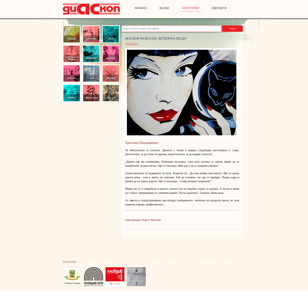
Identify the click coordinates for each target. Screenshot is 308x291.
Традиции (72, 34)
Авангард (111, 73)
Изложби (72, 73)
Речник (111, 34)
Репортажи (91, 54)
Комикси (72, 93)
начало (141, 8)
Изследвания (91, 34)
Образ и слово (91, 93)
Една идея (111, 93)
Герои (91, 73)
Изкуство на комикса (72, 54)
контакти (219, 8)
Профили (111, 54)
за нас (164, 8)
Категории (190, 8)
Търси (232, 28)
